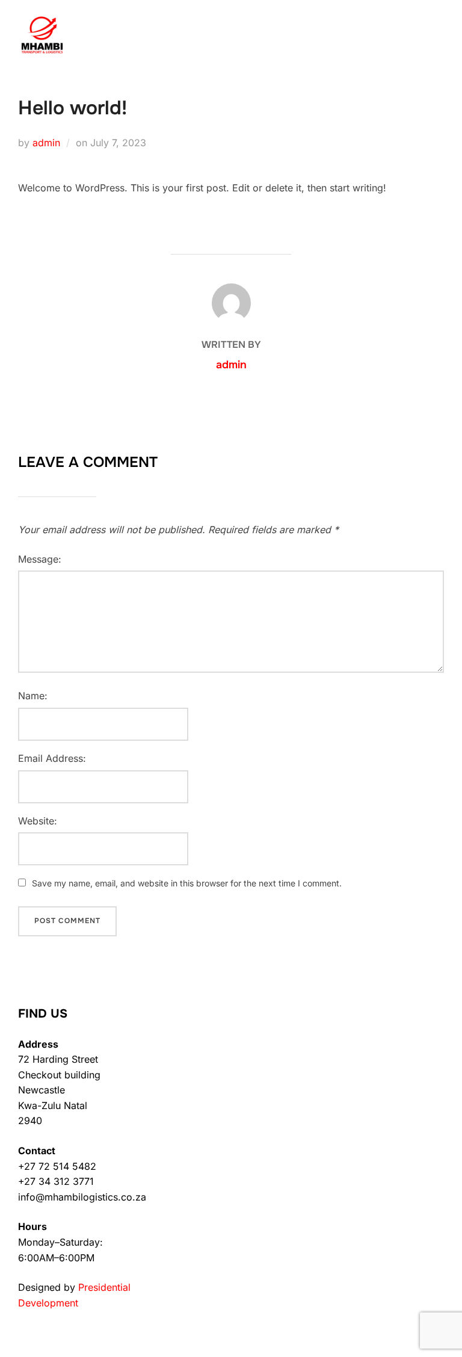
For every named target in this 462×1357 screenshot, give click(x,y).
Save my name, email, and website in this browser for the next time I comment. (187, 883)
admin (46, 143)
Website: (37, 821)
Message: (39, 559)
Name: (33, 696)
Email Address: (52, 758)
